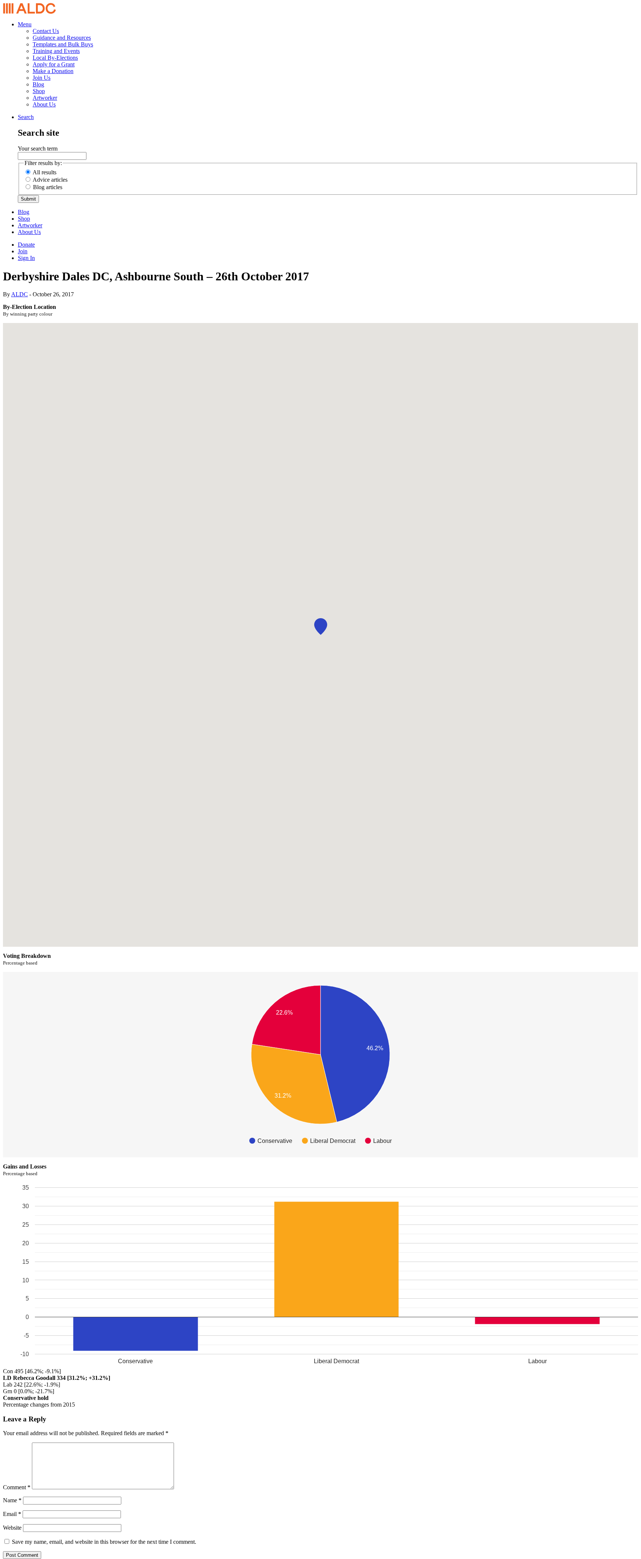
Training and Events (56, 51)
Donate (26, 244)
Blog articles (47, 187)
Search (26, 117)
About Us (44, 104)
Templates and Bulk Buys (63, 44)
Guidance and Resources (62, 37)
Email (12, 1514)
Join (22, 251)
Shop (39, 91)
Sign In (26, 258)
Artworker (45, 98)
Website (12, 1528)
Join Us (41, 78)
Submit (28, 199)
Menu (25, 24)
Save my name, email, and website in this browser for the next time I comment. (104, 1542)
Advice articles (50, 180)
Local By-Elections (55, 58)
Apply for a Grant (54, 64)
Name (12, 1500)
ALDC (19, 294)
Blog (38, 84)
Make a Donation (53, 71)
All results (44, 172)
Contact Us (46, 31)
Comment (16, 1487)
